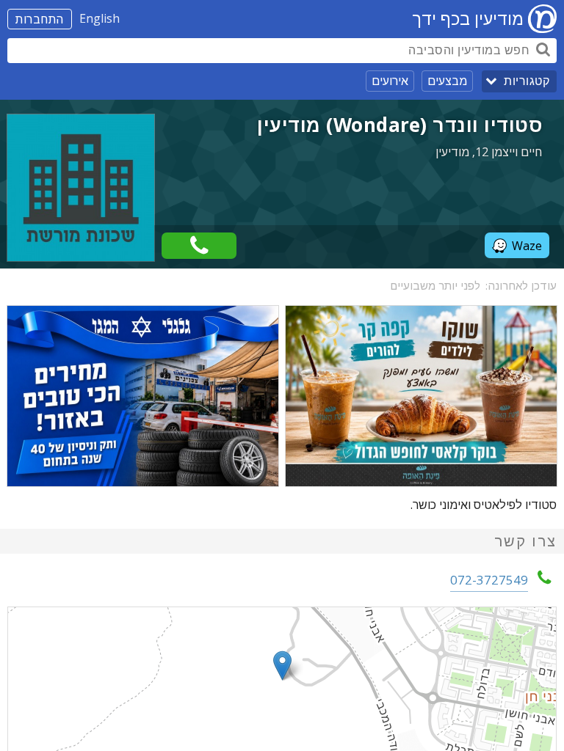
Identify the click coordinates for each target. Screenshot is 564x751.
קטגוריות (526, 81)
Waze (527, 245)
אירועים (390, 80)
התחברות (39, 19)
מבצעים (447, 80)
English (99, 18)
